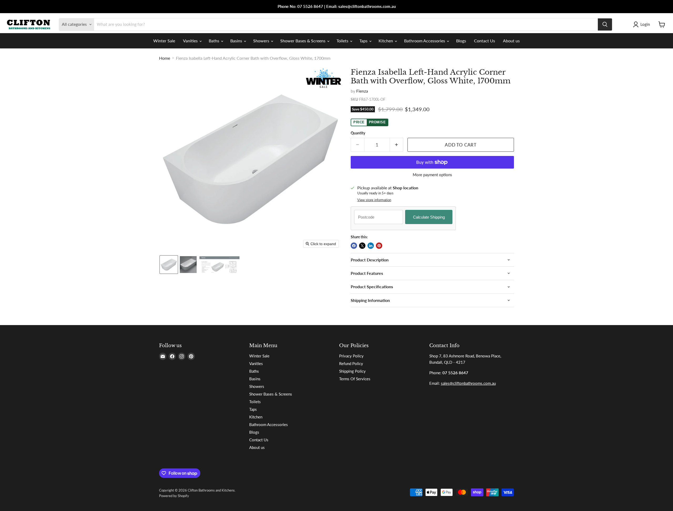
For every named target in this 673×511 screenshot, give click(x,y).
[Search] (605, 24)
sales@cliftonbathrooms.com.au (468, 383)
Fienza (362, 90)
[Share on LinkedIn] (371, 245)
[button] (642, 24)
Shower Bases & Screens (303, 40)
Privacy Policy (351, 355)
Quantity (358, 133)
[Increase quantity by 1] (396, 145)
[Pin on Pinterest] (379, 245)
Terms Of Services (354, 378)
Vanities (191, 40)
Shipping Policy (352, 371)
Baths (214, 40)
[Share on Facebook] (354, 245)
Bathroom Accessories (425, 40)
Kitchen (386, 40)
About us (511, 40)
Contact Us (484, 40)
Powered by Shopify (174, 496)
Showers (261, 40)
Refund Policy (351, 363)
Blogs (461, 40)
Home (164, 58)
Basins (236, 40)
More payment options (432, 175)
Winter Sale (164, 40)
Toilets (342, 40)
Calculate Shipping (429, 217)
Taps (364, 40)
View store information (374, 200)
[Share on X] (362, 245)
